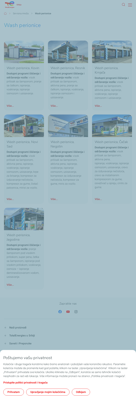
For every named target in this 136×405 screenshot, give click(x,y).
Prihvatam (13, 392)
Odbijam (81, 392)
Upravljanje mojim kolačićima (47, 392)
